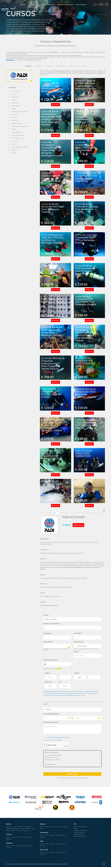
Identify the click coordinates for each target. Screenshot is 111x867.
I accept (56, 737)
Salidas (19, 837)
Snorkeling (51, 4)
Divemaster (15, 120)
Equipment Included (52, 668)
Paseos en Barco (80, 4)
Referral (14, 94)
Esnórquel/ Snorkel (17, 132)
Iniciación (14, 100)
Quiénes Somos (27, 837)
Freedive (28, 11)
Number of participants (51, 623)
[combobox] (87, 646)
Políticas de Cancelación (80, 830)
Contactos (55, 11)
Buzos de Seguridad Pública (20, 147)
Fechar (104, 511)
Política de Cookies (79, 834)
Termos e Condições (55, 740)
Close (103, 864)
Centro (8, 837)
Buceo (22, 11)
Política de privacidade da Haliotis (59, 737)
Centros (8, 826)
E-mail (76, 651)
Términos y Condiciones (80, 836)
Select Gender (79, 641)
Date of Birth (48, 641)
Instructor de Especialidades (20, 126)
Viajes (35, 11)
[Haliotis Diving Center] (5, 7)
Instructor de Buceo (17, 123)
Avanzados (15, 103)
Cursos (32, 4)
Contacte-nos (10, 60)
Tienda (41, 11)
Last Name (78, 633)
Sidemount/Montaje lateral (19, 111)
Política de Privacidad (79, 832)
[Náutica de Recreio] (13, 7)
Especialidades (16, 106)
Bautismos (42, 4)
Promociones (15, 91)
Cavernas (14, 114)
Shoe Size (48, 682)
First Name (47, 633)
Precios (47, 11)
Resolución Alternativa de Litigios (80, 827)
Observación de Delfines (65, 4)
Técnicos (14, 144)
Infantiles (14, 129)
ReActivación (15, 97)
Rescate (14, 117)
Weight (77, 673)
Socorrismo (15, 141)
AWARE (14, 109)
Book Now (55, 104)
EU (60, 682)
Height (47, 673)
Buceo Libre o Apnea (18, 138)
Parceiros (14, 153)
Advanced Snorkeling (18, 135)
